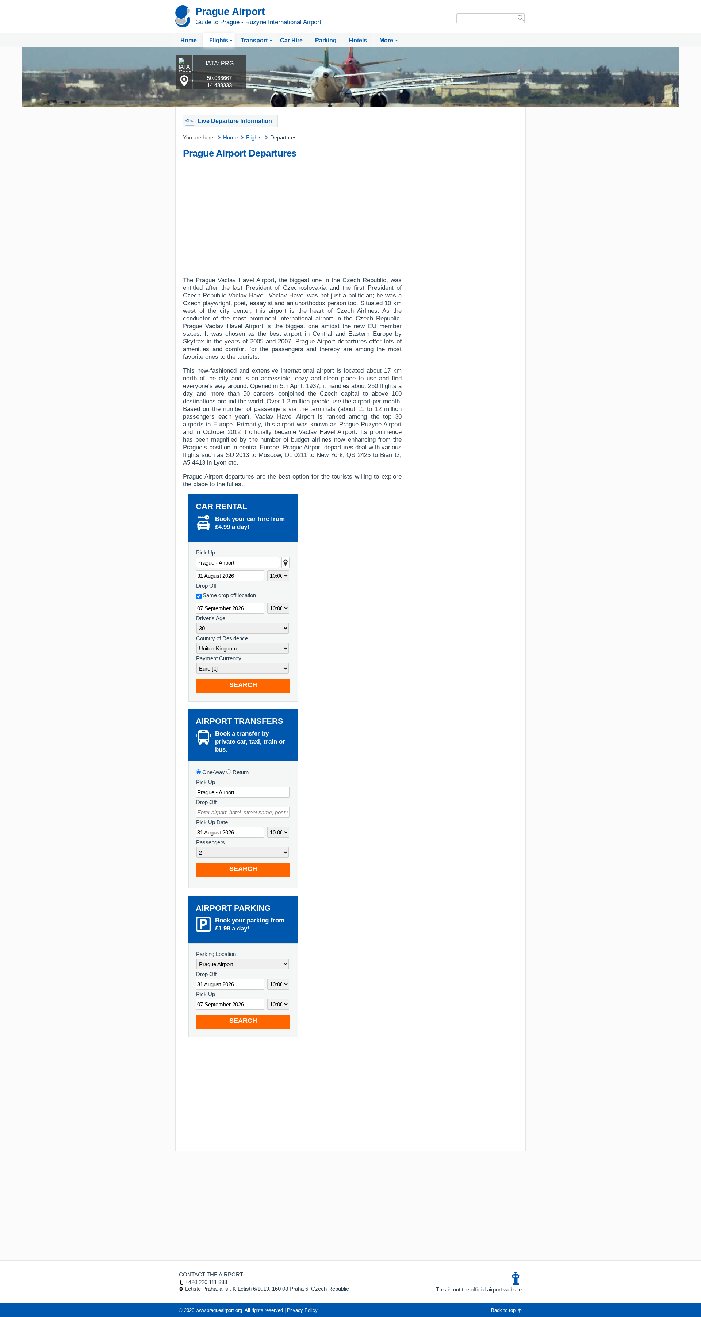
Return (240, 772)
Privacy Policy (302, 1310)
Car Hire (291, 40)
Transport (254, 40)
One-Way (213, 772)
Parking (326, 40)
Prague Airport (229, 11)
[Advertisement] (292, 215)
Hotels (358, 40)
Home (188, 40)
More (386, 40)
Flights (218, 40)
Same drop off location (229, 595)
